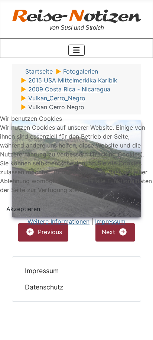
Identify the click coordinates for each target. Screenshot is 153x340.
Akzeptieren (23, 209)
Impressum (110, 221)
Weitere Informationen (58, 221)
